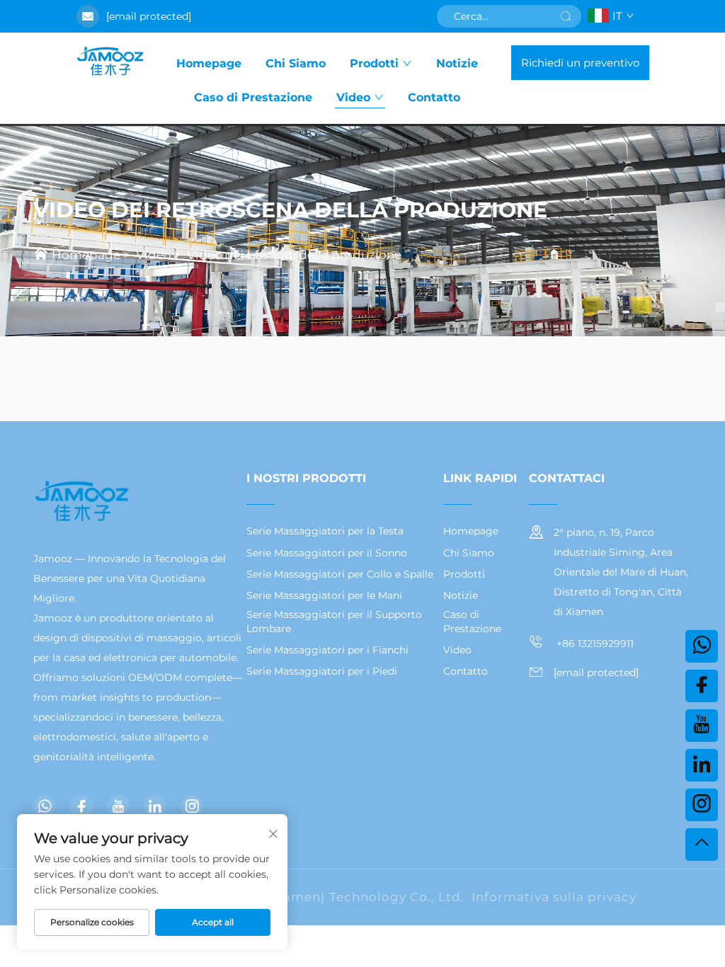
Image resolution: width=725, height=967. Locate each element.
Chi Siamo (296, 63)
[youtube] (118, 806)
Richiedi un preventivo (580, 62)
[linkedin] (155, 806)
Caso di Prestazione (253, 97)
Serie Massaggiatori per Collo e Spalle (339, 574)
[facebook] (81, 806)
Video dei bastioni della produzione (294, 255)
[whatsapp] (44, 806)
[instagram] (192, 806)
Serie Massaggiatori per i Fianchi (327, 649)
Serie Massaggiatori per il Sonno (326, 553)
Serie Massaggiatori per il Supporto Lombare (334, 621)
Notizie (457, 63)
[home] (110, 62)
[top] (701, 844)
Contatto (434, 97)
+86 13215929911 (594, 643)
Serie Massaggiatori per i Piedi (321, 671)
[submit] (565, 16)
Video (353, 97)
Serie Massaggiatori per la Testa (325, 531)
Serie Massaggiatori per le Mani (324, 595)
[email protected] (148, 16)
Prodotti (374, 63)
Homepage (208, 63)
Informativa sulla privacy (554, 897)
